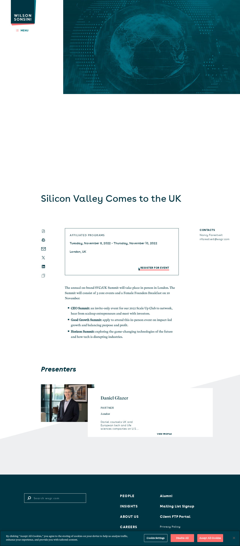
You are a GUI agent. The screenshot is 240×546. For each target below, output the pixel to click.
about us (129, 516)
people (127, 495)
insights (129, 506)
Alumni (166, 495)
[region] (120, 538)
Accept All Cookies (210, 538)
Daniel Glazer (114, 398)
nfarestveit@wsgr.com (214, 239)
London (105, 413)
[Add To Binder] (43, 276)
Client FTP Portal (175, 516)
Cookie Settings (156, 538)
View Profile (164, 433)
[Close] (234, 538)
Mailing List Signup (177, 506)
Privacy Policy (170, 526)
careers (128, 526)
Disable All (182, 538)
